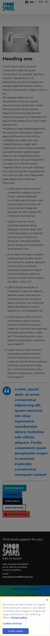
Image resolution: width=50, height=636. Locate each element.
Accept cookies (15, 631)
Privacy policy (19, 617)
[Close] (47, 600)
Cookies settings (12, 623)
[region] (25, 616)
